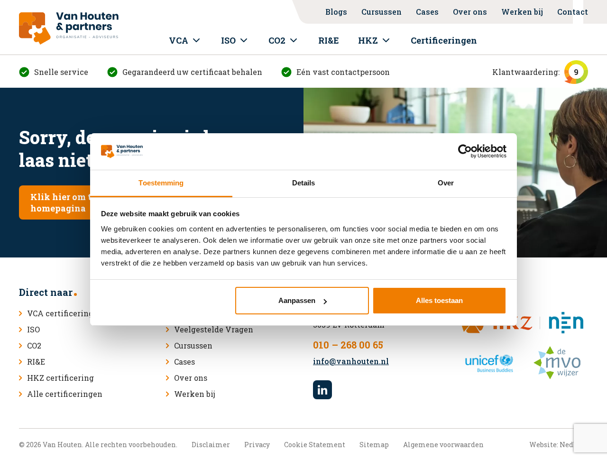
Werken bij (522, 12)
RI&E (328, 40)
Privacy (257, 444)
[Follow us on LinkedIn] (322, 389)
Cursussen (381, 12)
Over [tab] (446, 183)
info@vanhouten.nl (351, 361)
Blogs (336, 12)
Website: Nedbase (558, 444)
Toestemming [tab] (161, 183)
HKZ (368, 40)
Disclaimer (211, 444)
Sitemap (374, 444)
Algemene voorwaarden (443, 444)
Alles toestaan (439, 300)
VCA (178, 40)
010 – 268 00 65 (348, 345)
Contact (572, 12)
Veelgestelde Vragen (213, 329)
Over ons (470, 12)
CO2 (276, 40)
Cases (427, 12)
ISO (228, 40)
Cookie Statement (314, 444)
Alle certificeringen (64, 394)
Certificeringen (444, 40)
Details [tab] (303, 183)
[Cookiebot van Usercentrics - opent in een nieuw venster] (464, 152)
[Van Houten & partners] (69, 28)
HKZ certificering (60, 378)
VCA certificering (60, 313)
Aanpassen (296, 300)
